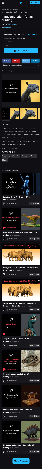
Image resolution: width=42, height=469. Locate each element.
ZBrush (4, 160)
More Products (21, 461)
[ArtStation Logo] (21, 2)
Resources (7, 28)
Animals (34, 156)
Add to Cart (23, 50)
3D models (16, 156)
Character (25, 156)
